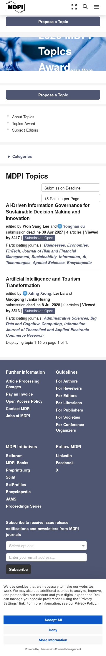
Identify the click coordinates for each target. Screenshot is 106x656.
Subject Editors (25, 130)
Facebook (65, 462)
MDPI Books (17, 462)
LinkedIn (64, 455)
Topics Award (23, 123)
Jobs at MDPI (18, 415)
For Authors (67, 381)
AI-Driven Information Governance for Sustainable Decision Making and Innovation (48, 212)
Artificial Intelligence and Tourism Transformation (43, 282)
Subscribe (18, 569)
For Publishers (69, 410)
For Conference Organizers (70, 427)
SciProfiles (16, 484)
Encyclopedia (18, 491)
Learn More (80, 70)
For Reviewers (69, 388)
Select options (21, 545)
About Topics (23, 116)
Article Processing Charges (22, 384)
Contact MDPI (18, 408)
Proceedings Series (24, 506)
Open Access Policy (24, 401)
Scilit (10, 477)
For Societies (68, 417)
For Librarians (69, 402)
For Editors (66, 395)
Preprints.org (18, 470)
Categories (19, 156)
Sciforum (14, 455)
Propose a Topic (53, 21)
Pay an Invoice (19, 394)
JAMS (11, 499)
